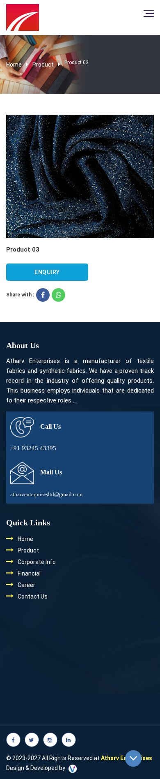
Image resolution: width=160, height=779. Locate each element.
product (43, 64)
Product (28, 550)
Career (26, 585)
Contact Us (33, 596)
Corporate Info (37, 562)
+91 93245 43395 (33, 448)
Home (14, 64)
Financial (29, 573)
